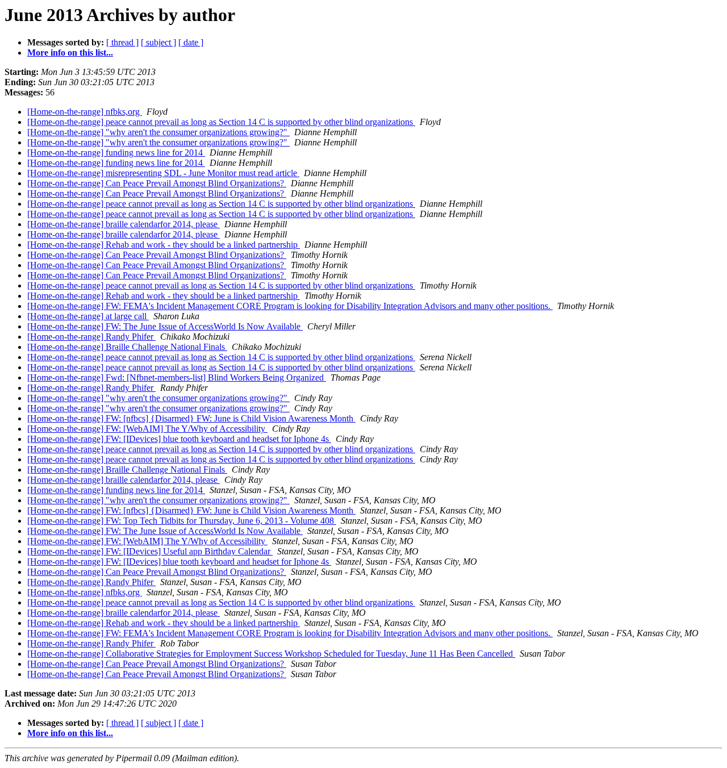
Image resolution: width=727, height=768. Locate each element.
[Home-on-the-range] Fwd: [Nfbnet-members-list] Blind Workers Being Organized (176, 377)
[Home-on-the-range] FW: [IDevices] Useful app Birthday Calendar (150, 551)
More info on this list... (70, 52)
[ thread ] (122, 42)
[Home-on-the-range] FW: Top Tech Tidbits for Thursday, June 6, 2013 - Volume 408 (181, 520)
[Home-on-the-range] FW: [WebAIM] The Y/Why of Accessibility (147, 428)
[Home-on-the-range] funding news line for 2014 (116, 152)
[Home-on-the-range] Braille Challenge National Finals (127, 347)
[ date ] (190, 42)
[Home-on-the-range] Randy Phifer (91, 336)
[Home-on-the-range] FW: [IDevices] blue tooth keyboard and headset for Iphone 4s (179, 439)
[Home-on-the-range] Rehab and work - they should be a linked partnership (163, 244)
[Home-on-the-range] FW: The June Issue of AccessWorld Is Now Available (165, 326)
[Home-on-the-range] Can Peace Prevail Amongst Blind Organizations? (156, 183)
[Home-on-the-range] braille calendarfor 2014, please (123, 224)
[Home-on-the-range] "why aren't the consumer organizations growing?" (158, 132)
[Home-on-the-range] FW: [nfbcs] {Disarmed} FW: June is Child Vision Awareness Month (191, 418)
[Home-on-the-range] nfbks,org (84, 111)
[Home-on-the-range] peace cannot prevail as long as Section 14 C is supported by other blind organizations (221, 122)
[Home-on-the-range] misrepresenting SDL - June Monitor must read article (163, 173)
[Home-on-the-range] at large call (88, 316)
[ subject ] (158, 42)
